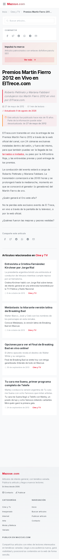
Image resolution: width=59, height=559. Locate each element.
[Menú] (4, 4)
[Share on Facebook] (7, 35)
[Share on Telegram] (30, 35)
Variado (5, 530)
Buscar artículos (39, 511)
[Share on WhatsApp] (24, 35)
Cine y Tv (6, 507)
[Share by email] (36, 35)
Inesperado (7, 511)
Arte (4, 521)
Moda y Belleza (9, 525)
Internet (5, 516)
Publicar (21, 492)
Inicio (4, 12)
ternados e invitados (13, 154)
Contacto (9, 492)
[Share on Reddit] (18, 35)
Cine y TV (15, 12)
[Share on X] (13, 35)
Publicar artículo (39, 516)
